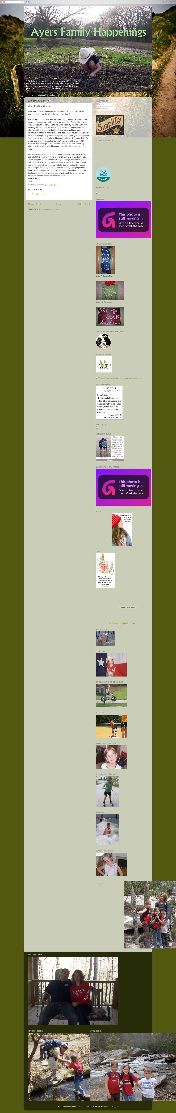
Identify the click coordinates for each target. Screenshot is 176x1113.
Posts (101, 104)
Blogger (114, 1106)
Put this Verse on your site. (112, 417)
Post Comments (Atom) (48, 209)
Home (31, 95)
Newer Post (34, 204)
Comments (103, 109)
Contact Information (46, 95)
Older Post (84, 204)
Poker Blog (99, 886)
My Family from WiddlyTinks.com (121, 623)
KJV (120, 415)
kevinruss (96, 1106)
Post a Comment (38, 194)
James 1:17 (114, 415)
